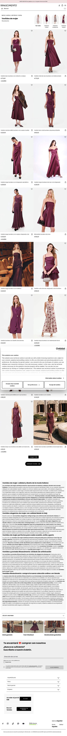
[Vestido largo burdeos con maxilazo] (17, 264)
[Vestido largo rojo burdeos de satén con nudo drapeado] (17, 422)
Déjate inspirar (8, 615)
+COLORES (3, 81)
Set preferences (32, 384)
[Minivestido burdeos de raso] (50, 210)
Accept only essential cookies (12, 385)
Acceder (25, 698)
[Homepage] (16, 5)
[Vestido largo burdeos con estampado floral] (50, 316)
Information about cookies (53, 378)
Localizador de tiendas (24, 709)
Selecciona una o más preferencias (11, 660)
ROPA (8, 15)
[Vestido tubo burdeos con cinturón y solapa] (17, 51)
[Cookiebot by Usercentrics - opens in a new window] (57, 349)
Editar (61, 724)
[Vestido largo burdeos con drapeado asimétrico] (17, 158)
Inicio (3, 15)
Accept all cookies (54, 384)
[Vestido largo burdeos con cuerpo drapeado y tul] (17, 210)
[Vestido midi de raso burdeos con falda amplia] (50, 51)
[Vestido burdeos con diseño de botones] (17, 316)
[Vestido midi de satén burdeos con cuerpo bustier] (17, 106)
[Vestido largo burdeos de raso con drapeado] (50, 158)
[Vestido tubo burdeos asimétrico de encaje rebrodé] (50, 422)
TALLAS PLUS (8, 662)
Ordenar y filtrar (32, 464)
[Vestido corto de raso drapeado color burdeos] (50, 264)
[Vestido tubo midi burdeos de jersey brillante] (50, 106)
